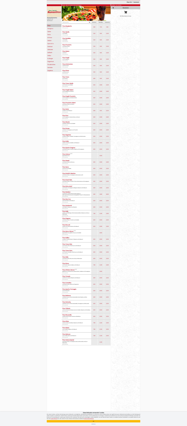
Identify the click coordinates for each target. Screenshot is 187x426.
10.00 (100, 85)
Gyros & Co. (50, 43)
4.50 (94, 27)
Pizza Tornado (66, 276)
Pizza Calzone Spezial (68, 340)
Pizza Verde (65, 109)
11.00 (107, 33)
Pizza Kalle (65, 211)
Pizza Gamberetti (67, 205)
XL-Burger (50, 58)
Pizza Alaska (65, 328)
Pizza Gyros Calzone (67, 231)
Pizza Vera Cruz (66, 199)
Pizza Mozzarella (67, 315)
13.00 (107, 213)
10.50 (100, 130)
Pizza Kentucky (66, 302)
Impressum (136, 2)
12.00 (107, 91)
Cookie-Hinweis (54, 418)
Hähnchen (50, 49)
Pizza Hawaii (65, 160)
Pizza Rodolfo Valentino (69, 173)
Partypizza (50, 28)
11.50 (107, 110)
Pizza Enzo (65, 115)
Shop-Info (129, 2)
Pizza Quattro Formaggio (69, 289)
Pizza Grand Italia (67, 180)
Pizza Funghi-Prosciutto (69, 96)
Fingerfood (50, 61)
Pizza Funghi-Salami (67, 90)
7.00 (101, 27)
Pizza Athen (65, 321)
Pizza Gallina (65, 238)
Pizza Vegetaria (66, 135)
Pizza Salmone (66, 334)
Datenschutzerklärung (89, 418)
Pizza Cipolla (65, 32)
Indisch (49, 40)
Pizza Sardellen (66, 38)
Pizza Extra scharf (67, 186)
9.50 (101, 110)
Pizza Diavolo (66, 122)
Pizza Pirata (65, 70)
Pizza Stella (65, 141)
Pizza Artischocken (67, 64)
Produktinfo (66, 27)
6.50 (94, 85)
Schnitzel (49, 46)
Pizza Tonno (65, 77)
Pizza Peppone (66, 218)
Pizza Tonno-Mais (67, 244)
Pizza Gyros (65, 167)
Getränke (50, 67)
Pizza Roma (65, 263)
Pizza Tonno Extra (67, 250)
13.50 (107, 322)
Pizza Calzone (66, 154)
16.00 (107, 194)
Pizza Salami (65, 51)
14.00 (100, 194)
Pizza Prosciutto (66, 45)
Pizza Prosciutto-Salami (69, 102)
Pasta (49, 34)
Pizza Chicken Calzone (68, 270)
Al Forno (49, 37)
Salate (49, 31)
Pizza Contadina (66, 283)
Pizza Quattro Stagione (68, 147)
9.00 (107, 27)
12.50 (107, 130)
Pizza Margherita (67, 26)
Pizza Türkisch (66, 308)
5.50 (94, 33)
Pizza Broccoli (66, 225)
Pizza (48, 25)
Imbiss (49, 55)
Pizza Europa (65, 128)
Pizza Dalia (65, 257)
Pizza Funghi (65, 57)
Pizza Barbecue (66, 295)
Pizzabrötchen (51, 64)
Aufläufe (49, 52)
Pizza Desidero (66, 192)
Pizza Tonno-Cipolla (67, 83)
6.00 (94, 78)
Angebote (50, 70)
